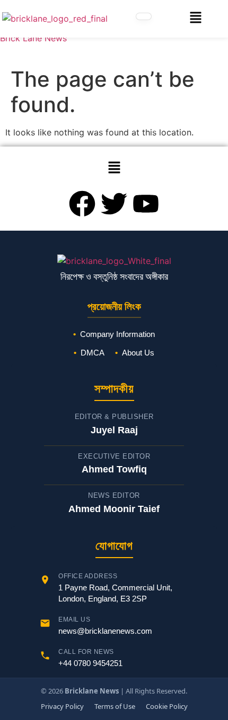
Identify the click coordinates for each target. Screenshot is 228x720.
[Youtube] (146, 203)
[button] (196, 19)
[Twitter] (114, 203)
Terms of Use (114, 706)
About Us (138, 352)
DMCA (92, 352)
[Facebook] (82, 203)
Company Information (117, 334)
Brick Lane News (33, 38)
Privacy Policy (62, 706)
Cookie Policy (167, 706)
